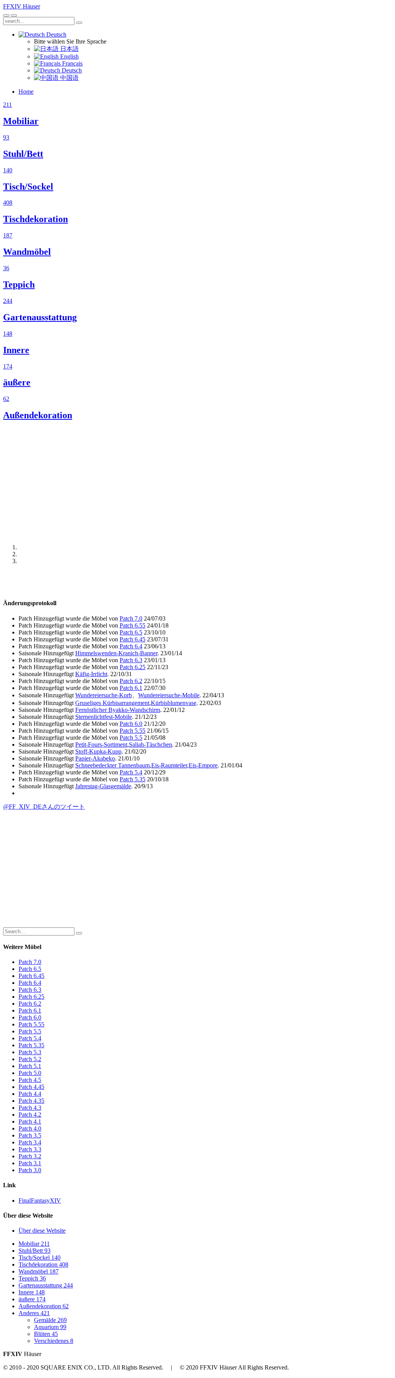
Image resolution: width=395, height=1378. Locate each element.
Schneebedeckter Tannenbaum (112, 765)
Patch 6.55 (132, 625)
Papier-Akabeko (95, 758)
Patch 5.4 (131, 772)
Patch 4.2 (30, 1114)
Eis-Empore (203, 765)
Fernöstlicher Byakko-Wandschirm (117, 710)
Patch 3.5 (30, 1135)
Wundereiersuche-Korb (103, 695)
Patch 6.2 (131, 681)
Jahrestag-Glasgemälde (103, 786)
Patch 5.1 (30, 1066)
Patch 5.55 (132, 730)
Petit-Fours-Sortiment (101, 744)
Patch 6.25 (132, 667)
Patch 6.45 (132, 639)
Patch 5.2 (30, 1059)
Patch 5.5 (131, 737)
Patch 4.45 (31, 1087)
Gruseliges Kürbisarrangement (112, 703)
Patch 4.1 (30, 1121)
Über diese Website (42, 1230)
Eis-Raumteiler (169, 765)
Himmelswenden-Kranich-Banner (116, 653)
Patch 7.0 (131, 618)
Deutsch (55, 34)
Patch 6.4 (131, 646)
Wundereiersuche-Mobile (168, 695)
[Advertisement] (197, 482)
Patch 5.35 (132, 779)
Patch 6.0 (131, 723)
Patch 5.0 (30, 1073)
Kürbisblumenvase (173, 703)
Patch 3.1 (30, 1163)
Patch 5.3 (30, 1052)
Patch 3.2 (30, 1156)
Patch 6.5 (131, 632)
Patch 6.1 (131, 688)
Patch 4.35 (31, 1100)
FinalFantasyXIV (40, 1200)
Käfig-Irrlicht (91, 674)
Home (26, 91)
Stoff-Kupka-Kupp (98, 751)
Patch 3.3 (30, 1149)
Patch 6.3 (131, 660)
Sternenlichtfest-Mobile (103, 716)
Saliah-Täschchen (150, 744)
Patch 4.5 (30, 1080)
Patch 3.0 (30, 1170)
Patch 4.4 (30, 1093)
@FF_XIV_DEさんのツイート (44, 806)
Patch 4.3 (30, 1107)
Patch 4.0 (30, 1128)
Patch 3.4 (30, 1142)
